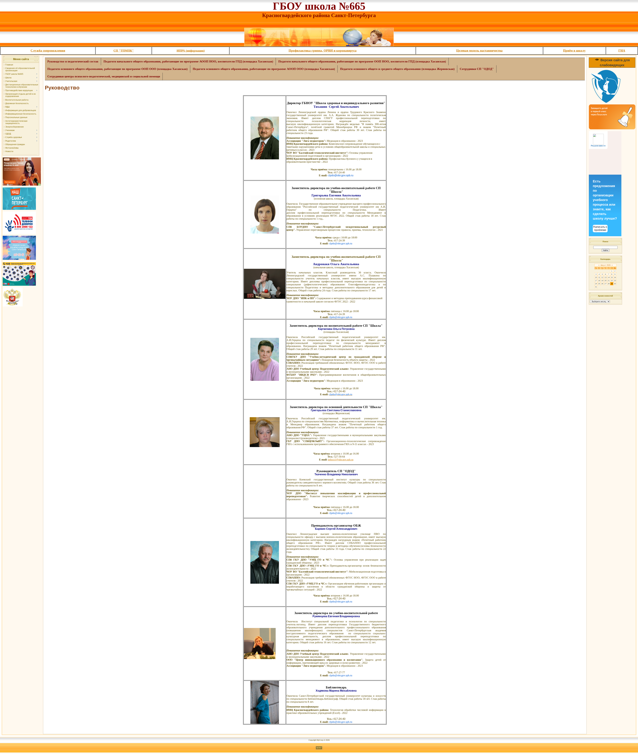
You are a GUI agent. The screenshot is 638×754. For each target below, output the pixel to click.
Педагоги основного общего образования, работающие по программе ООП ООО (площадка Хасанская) (117, 69)
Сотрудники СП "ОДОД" (477, 69)
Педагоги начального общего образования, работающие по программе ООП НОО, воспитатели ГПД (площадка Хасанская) (362, 61)
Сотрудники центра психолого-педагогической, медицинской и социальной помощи (103, 76)
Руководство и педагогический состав (72, 61)
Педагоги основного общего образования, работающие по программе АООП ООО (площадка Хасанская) (264, 69)
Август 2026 (605, 265)
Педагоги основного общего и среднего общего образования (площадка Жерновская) (397, 69)
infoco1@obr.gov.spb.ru (340, 459)
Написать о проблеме (600, 228)
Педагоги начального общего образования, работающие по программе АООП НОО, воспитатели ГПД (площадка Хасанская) (188, 61)
